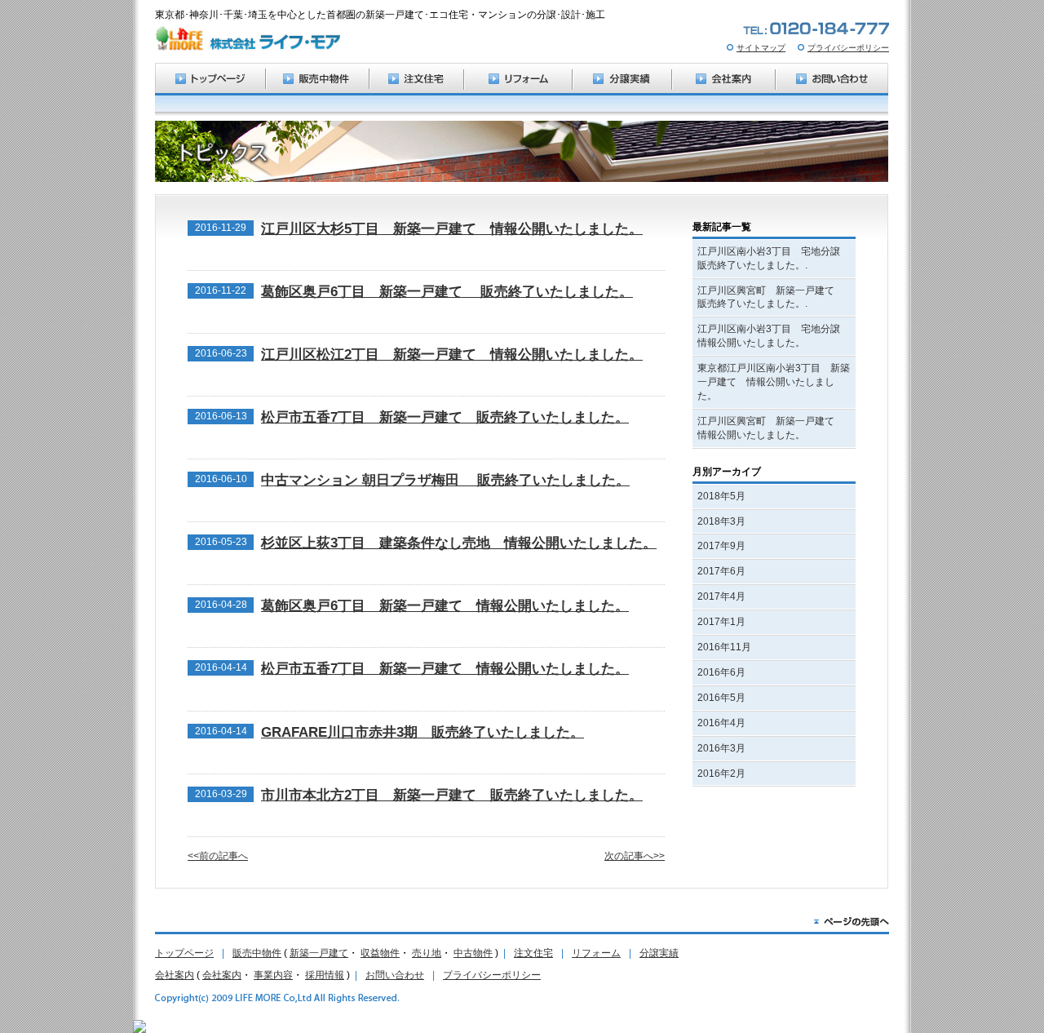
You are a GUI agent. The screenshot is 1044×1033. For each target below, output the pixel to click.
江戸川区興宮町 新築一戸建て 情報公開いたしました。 (770, 428)
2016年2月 (721, 773)
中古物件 (473, 953)
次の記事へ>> (634, 856)
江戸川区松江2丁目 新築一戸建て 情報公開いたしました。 (452, 354)
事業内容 (273, 975)
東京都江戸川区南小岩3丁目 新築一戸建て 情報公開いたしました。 (773, 381)
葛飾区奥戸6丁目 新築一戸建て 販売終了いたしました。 (447, 291)
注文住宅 (533, 953)
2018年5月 (721, 496)
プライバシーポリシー (848, 47)
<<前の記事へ (218, 856)
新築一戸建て (319, 953)
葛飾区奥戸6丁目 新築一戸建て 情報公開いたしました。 (445, 606)
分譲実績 (659, 953)
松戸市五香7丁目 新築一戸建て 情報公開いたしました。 (445, 668)
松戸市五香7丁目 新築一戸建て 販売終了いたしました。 (445, 417)
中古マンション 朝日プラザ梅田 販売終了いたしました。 (445, 480)
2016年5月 (721, 697)
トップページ (184, 953)
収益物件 (380, 953)
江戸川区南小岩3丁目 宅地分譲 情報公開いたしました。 (773, 335)
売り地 (426, 953)
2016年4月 (721, 723)
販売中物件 (256, 953)
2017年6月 (721, 571)
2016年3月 (721, 748)
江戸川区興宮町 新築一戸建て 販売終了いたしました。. (770, 297)
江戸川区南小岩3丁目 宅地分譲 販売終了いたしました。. (773, 258)
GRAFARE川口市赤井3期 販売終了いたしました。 (422, 732)
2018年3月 (721, 521)
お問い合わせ (394, 975)
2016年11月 (724, 647)
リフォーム (596, 953)
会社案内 (174, 975)
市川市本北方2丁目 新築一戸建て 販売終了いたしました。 (452, 795)
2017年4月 (721, 596)
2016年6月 (721, 672)
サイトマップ (761, 47)
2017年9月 (721, 546)
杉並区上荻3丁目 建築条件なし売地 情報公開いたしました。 (459, 543)
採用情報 (324, 975)
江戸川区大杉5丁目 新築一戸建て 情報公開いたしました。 (452, 229)
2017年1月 (721, 621)
